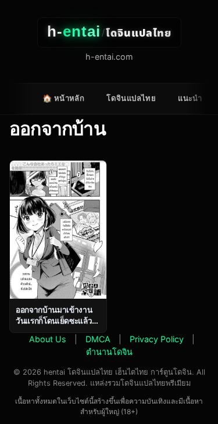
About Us (47, 339)
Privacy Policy (157, 339)
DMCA (97, 339)
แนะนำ (190, 98)
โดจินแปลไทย (131, 98)
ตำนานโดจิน (109, 352)
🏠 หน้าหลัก (63, 98)
